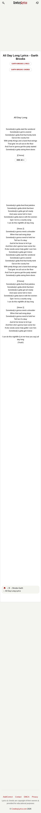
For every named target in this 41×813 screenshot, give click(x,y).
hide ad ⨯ (20, 160)
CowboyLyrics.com (19, 809)
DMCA (26, 797)
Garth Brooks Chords (20, 69)
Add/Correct (8, 797)
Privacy (35, 797)
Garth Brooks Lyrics (20, 64)
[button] (3, 3)
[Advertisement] (20, 27)
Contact (18, 797)
